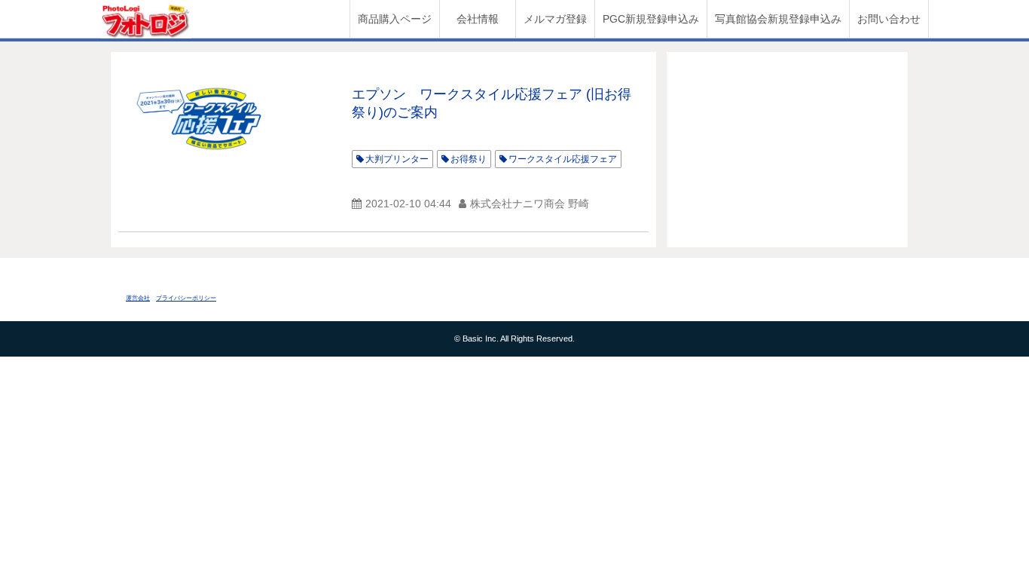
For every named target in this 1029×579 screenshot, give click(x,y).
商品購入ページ (395, 19)
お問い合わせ (889, 19)
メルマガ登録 (555, 19)
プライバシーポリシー (186, 298)
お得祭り (468, 159)
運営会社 (138, 298)
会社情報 (477, 19)
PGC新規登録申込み (651, 19)
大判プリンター (397, 159)
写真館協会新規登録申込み (778, 19)
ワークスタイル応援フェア (562, 159)
